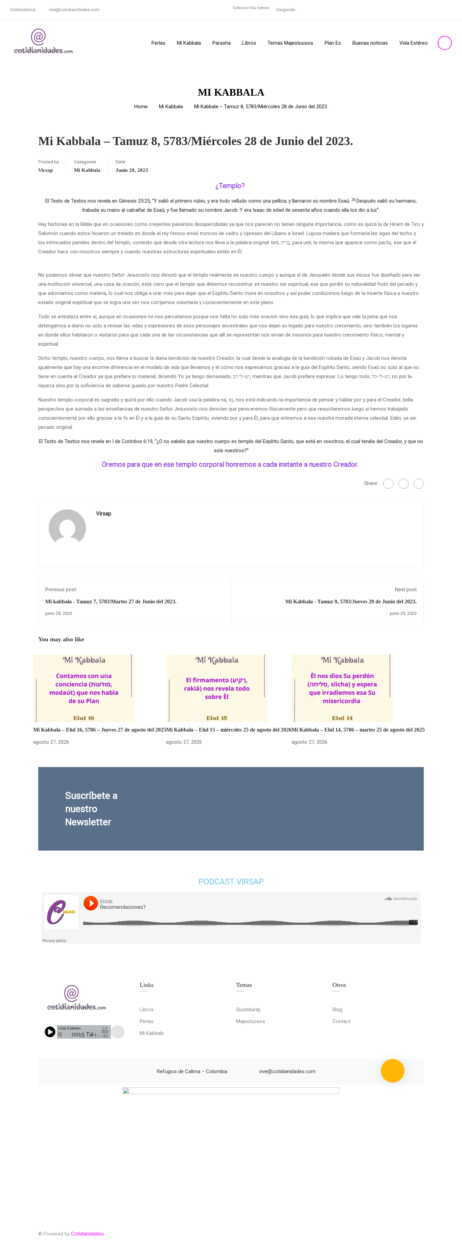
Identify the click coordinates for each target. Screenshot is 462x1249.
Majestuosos (250, 1021)
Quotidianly (248, 1010)
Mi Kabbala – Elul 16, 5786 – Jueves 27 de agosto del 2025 (99, 730)
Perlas (158, 43)
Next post (406, 589)
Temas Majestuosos (290, 43)
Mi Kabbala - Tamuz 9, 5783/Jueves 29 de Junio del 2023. (351, 601)
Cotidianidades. (88, 1234)
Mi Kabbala (189, 43)
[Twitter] (403, 484)
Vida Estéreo (413, 43)
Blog (337, 1010)
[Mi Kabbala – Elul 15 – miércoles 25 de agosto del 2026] (217, 688)
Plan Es (333, 43)
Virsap (45, 170)
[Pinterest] (419, 484)
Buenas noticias (370, 43)
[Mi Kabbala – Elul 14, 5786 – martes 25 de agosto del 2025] (342, 688)
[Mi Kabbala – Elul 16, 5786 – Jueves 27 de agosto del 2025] (84, 688)
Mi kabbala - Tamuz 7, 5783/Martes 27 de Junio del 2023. (111, 601)
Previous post (60, 589)
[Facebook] (388, 484)
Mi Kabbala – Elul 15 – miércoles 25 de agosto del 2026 (229, 730)
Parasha (221, 43)
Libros (249, 43)
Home (141, 106)
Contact (341, 1021)
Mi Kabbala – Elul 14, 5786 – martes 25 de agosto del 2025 (358, 730)
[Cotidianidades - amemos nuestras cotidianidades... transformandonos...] (44, 43)
